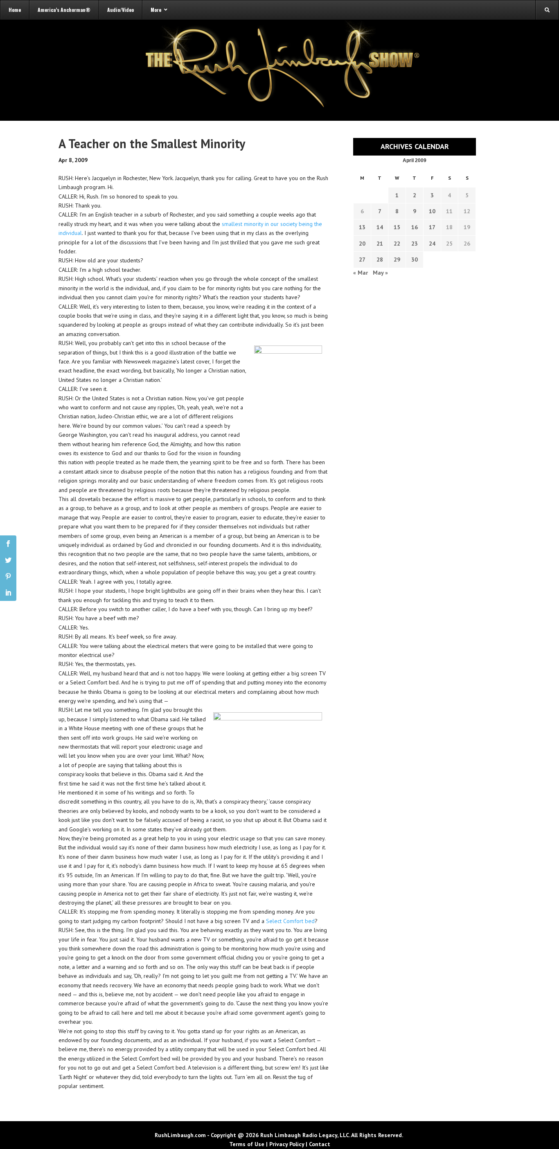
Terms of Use (246, 1144)
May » (380, 272)
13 (362, 227)
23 (414, 243)
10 (432, 211)
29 (397, 259)
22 (397, 243)
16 (414, 227)
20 (362, 243)
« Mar (360, 272)
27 (362, 259)
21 (379, 243)
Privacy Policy (286, 1144)
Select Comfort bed (290, 921)
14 (379, 227)
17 (432, 227)
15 (397, 227)
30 (414, 259)
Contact (319, 1144)
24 (432, 243)
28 (379, 259)
